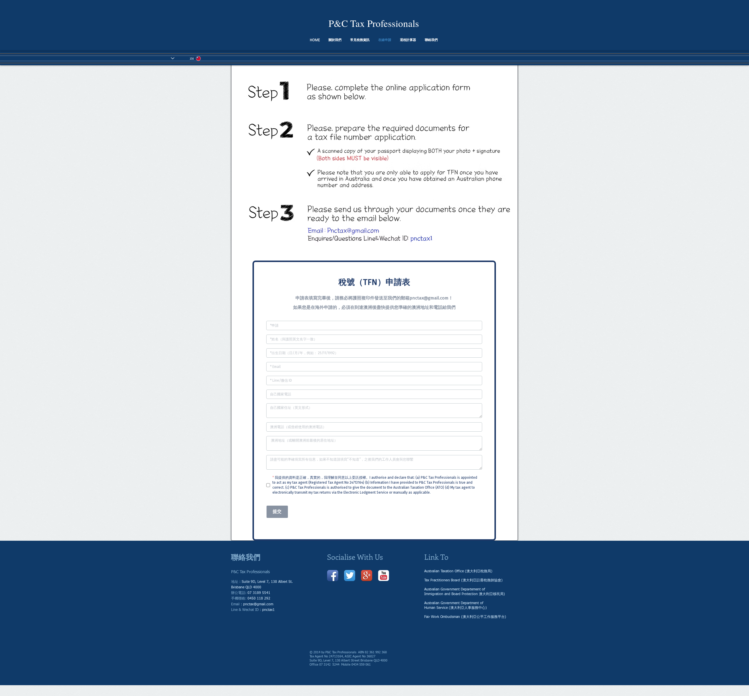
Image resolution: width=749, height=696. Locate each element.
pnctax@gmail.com (258, 604)
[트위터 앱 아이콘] (349, 575)
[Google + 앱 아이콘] (366, 575)
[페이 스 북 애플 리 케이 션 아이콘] (332, 575)
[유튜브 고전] (383, 575)
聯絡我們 (245, 557)
